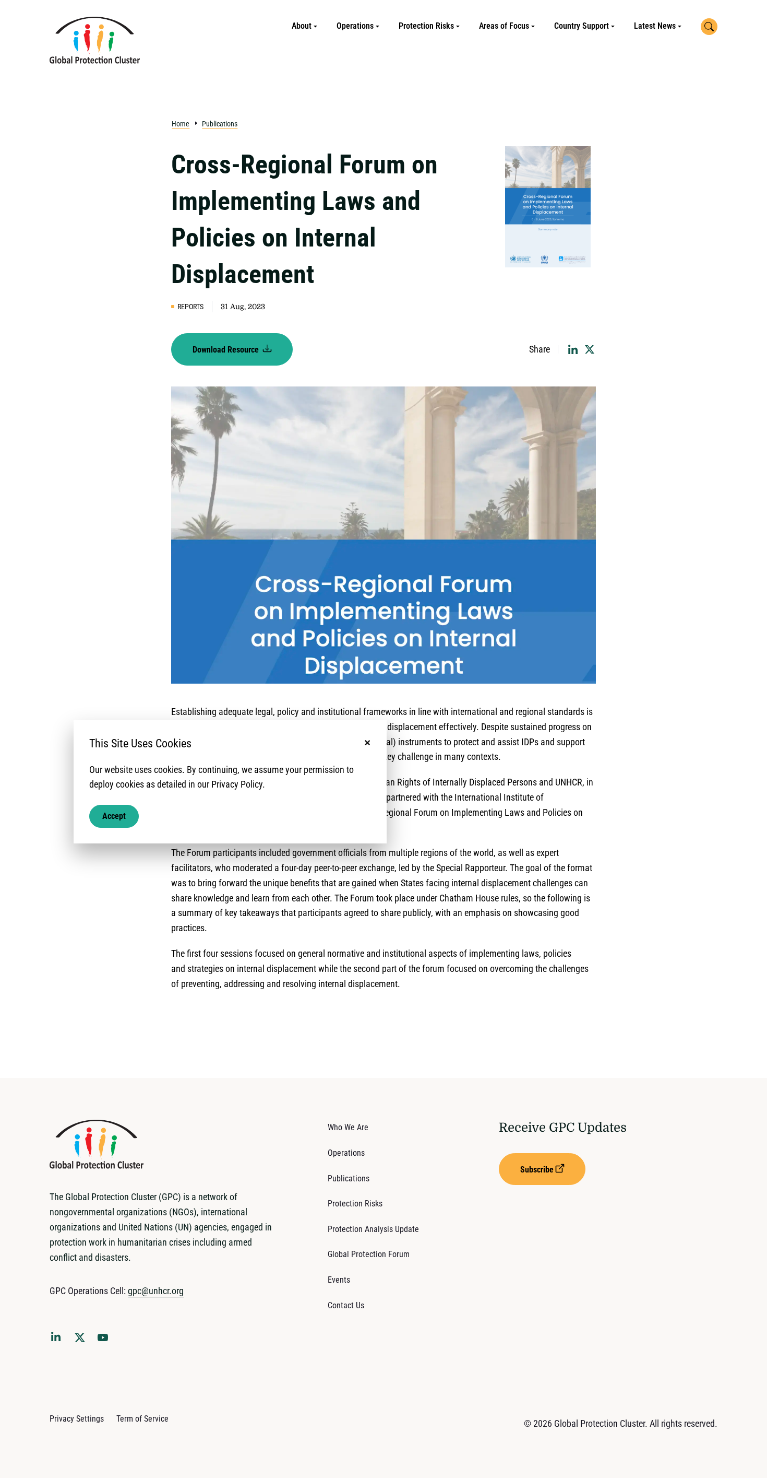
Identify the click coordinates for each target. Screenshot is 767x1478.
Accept (114, 816)
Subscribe (537, 1170)
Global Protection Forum (369, 1254)
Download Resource (227, 350)
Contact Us (346, 1305)
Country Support (581, 26)
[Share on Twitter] (589, 349)
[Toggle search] (709, 26)
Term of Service (142, 1419)
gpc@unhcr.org (156, 1290)
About (301, 26)
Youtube (106, 1340)
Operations (355, 26)
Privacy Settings (77, 1419)
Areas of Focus (504, 26)
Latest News (655, 26)
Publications (219, 124)
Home (180, 124)
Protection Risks (426, 26)
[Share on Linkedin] (573, 349)
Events (339, 1280)
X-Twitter (82, 1340)
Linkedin (58, 1338)
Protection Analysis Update (373, 1229)
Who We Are (348, 1127)
